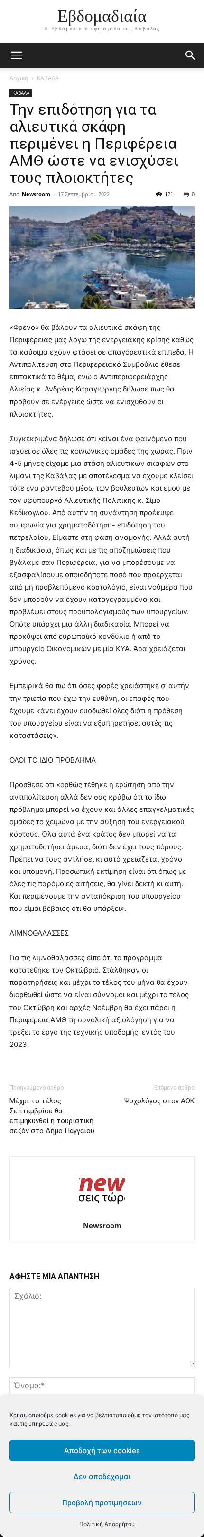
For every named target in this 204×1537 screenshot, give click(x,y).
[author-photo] (102, 1212)
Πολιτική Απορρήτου (107, 1524)
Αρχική (18, 78)
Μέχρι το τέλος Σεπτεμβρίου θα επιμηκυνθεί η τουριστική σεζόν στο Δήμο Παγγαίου (51, 1116)
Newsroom (36, 194)
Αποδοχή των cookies (102, 1450)
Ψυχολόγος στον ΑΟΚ (159, 1101)
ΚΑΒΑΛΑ (48, 78)
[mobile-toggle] (16, 55)
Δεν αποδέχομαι (102, 1476)
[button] (190, 55)
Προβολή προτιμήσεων (102, 1502)
